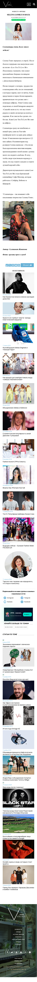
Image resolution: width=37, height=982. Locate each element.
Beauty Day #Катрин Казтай (14, 488)
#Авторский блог (18, 939)
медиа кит (18, 961)
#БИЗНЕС (18, 937)
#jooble (18, 944)
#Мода (18, 932)
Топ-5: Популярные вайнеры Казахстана (18, 514)
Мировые (22, 11)
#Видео (18, 941)
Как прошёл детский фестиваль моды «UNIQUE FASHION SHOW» (17, 379)
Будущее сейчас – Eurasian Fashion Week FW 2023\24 (18, 547)
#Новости (15, 11)
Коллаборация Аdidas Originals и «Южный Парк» (15, 349)
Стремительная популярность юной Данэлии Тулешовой (17, 435)
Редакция (18, 963)
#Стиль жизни (18, 934)
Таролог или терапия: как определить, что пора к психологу (18, 582)
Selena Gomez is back (21, 627)
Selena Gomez (9, 627)
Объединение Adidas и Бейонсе (15, 408)
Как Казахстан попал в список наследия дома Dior (18, 298)
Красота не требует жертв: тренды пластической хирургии (17, 319)
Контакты (18, 958)
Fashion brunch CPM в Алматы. (14, 462)
